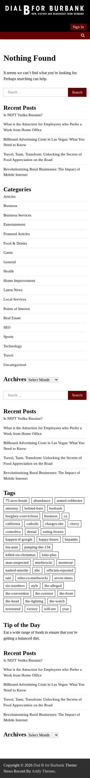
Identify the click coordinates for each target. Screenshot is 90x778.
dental (31, 532)
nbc (37, 570)
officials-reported (59, 570)
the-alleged (53, 586)
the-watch (57, 601)
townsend (13, 609)
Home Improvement (19, 281)
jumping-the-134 (37, 547)
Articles (10, 197)
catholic (32, 524)
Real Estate (12, 318)
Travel (8, 355)
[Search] (82, 35)
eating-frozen (53, 532)
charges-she (54, 524)
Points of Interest (17, 309)
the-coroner (44, 593)
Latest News (13, 290)
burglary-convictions (22, 516)
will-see (50, 609)
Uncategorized (15, 365)
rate (8, 578)
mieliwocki (43, 563)
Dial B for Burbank (49, 765)
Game (8, 253)
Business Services (17, 215)
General (10, 262)
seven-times (63, 578)
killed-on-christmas (21, 555)
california (13, 524)
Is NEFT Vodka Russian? (23, 115)
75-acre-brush (16, 501)
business (51, 516)
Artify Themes (43, 771)
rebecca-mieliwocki (33, 578)
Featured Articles (17, 234)
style (34, 586)
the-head (12, 601)
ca (65, 516)
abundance (42, 501)
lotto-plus (49, 555)
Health (9, 271)
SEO (7, 327)
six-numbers (15, 586)
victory (32, 609)
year (65, 609)
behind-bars (33, 508)
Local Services (15, 299)
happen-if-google (19, 539)
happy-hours (48, 539)
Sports (8, 337)
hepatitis (71, 539)
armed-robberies (69, 501)
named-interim (17, 570)
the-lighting (34, 601)
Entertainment (14, 224)
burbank (55, 508)
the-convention (17, 593)
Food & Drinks (15, 243)
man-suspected (17, 563)
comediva (13, 532)
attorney (12, 508)
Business (10, 206)
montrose (65, 563)
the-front (66, 593)
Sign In (78, 27)
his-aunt (12, 547)
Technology (13, 346)
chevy (74, 524)
